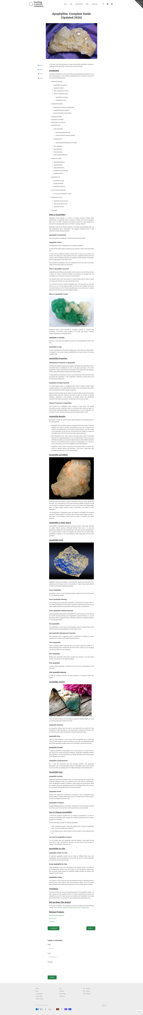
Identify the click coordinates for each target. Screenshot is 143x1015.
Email (49, 953)
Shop (65, 4)
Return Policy (63, 993)
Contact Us (94, 4)
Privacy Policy (39, 996)
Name (49, 944)
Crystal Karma (79, 4)
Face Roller (52, 921)
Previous (54, 928)
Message (50, 962)
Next (90, 928)
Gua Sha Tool (52, 918)
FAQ (71, 4)
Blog (87, 4)
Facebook (88, 988)
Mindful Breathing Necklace (56, 915)
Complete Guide (84, 907)
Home (37, 988)
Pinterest (88, 991)
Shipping (62, 991)
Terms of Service (39, 998)
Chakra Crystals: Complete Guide (62, 907)
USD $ (103, 1005)
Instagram (88, 993)
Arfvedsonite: (76, 907)
